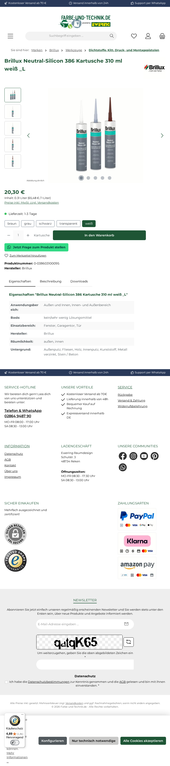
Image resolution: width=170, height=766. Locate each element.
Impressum (12, 477)
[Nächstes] (162, 135)
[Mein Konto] (148, 36)
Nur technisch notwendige (94, 741)
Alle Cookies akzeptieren (143, 741)
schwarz (45, 224)
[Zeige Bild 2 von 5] (88, 178)
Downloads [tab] (79, 281)
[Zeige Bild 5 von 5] (109, 178)
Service (125, 387)
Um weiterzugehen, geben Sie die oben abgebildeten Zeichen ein (85, 655)
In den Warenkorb (99, 235)
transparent (68, 224)
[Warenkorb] (161, 36)
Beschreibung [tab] (51, 281)
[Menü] (10, 36)
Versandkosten (74, 703)
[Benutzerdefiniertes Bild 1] (15, 561)
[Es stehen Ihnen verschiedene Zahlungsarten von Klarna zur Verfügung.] (137, 544)
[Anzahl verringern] (8, 235)
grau (27, 224)
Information (17, 446)
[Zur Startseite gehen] (85, 22)
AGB (7, 459)
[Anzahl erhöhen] (28, 235)
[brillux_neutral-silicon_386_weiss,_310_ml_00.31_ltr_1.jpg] (95, 135)
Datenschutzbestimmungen (49, 681)
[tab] (19, 281)
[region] (85, 135)
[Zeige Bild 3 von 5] (95, 178)
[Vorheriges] (28, 135)
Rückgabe (125, 394)
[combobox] (66, 36)
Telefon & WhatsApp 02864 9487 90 (23, 413)
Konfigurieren (52, 741)
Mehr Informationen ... (17, 757)
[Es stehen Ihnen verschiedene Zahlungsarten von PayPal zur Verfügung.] (137, 519)
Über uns (10, 471)
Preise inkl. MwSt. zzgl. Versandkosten (31, 202)
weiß (89, 224)
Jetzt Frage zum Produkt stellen (39, 247)
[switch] (14, 742)
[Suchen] (112, 36)
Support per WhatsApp (150, 3)
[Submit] (126, 624)
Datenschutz (13, 453)
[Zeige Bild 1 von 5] (81, 178)
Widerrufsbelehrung (132, 406)
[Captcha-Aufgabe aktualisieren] (129, 642)
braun (12, 224)
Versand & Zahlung (131, 400)
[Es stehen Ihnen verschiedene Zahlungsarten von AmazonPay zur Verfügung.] (137, 568)
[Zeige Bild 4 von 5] (102, 178)
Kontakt (10, 465)
